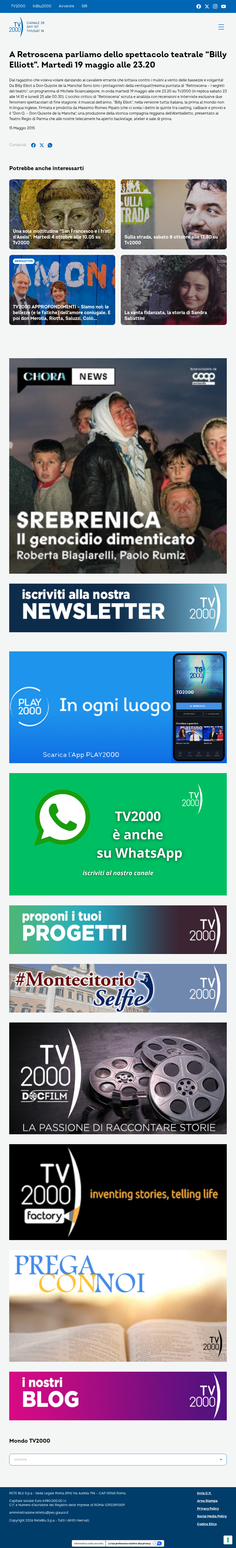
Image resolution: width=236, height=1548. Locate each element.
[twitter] (41, 145)
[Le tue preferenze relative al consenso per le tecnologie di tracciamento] (228, 1540)
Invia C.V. (204, 1493)
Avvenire (66, 6)
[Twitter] (207, 6)
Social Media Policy (212, 1516)
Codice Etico (207, 1524)
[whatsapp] (50, 145)
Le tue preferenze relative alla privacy (129, 1543)
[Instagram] (215, 6)
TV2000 (18, 6)
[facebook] (33, 145)
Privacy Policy (208, 1509)
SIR (84, 6)
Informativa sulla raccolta (88, 1543)
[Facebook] (198, 6)
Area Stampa (207, 1501)
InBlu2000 (42, 6)
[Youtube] (223, 6)
